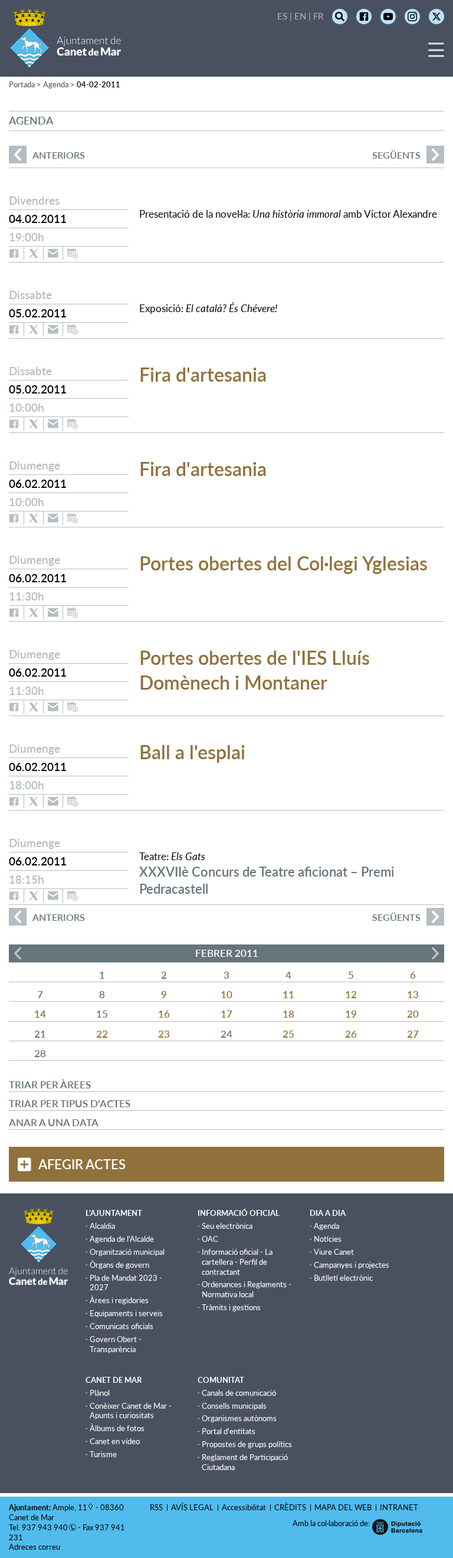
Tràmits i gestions (231, 1307)
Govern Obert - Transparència (116, 1344)
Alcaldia (102, 1226)
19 (351, 1014)
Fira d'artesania (203, 374)
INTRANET (399, 1507)
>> (435, 953)
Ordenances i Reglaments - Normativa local (246, 1289)
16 (164, 1014)
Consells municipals (234, 1406)
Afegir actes (82, 1164)
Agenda (326, 1226)
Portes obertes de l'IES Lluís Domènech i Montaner (254, 670)
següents (396, 154)
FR (318, 16)
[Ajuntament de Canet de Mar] (65, 60)
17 (226, 1014)
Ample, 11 (69, 1507)
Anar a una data (54, 1122)
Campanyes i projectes (351, 1265)
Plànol (100, 1393)
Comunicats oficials (121, 1326)
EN (300, 16)
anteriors (47, 154)
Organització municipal (127, 1252)
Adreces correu (35, 1547)
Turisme (103, 1454)
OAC (210, 1239)
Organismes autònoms (239, 1418)
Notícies (328, 1239)
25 (288, 1034)
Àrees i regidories (119, 1300)
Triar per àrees (50, 1084)
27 (413, 1034)
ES (282, 16)
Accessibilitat (244, 1507)
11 (288, 994)
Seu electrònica (227, 1226)
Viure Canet (334, 1252)
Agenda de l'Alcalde (122, 1239)
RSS (156, 1507)
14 (40, 1014)
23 (164, 1034)
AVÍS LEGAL (192, 1507)
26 (351, 1034)
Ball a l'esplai (192, 751)
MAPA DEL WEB (343, 1507)
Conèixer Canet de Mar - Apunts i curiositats (131, 1411)
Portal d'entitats (228, 1431)
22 (102, 1034)
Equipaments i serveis (126, 1313)
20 (413, 1014)
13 (413, 994)
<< (18, 953)
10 (226, 994)
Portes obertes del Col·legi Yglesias (283, 563)
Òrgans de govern (119, 1265)
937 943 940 (45, 1527)
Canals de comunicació (239, 1393)
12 (351, 994)
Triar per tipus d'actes (69, 1103)
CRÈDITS (290, 1507)
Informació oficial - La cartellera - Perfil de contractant (237, 1262)
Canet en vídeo (115, 1441)
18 (288, 1014)
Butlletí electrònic (343, 1278)
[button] (436, 54)
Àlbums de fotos (117, 1428)
